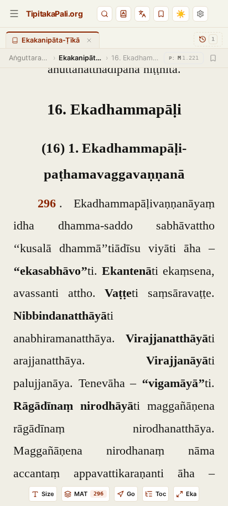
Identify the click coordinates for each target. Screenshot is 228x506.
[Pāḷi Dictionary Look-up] (123, 14)
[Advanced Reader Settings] (200, 14)
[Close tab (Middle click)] (89, 40)
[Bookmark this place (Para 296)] (213, 58)
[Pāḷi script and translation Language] (142, 14)
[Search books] (104, 14)
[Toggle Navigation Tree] (14, 13)
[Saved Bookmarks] (161, 14)
